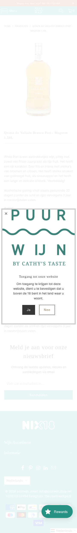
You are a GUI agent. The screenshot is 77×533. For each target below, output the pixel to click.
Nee (47, 310)
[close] (6, 213)
